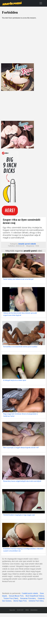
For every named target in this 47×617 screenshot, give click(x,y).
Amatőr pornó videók (27, 244)
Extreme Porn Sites (36, 601)
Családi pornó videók (30, 593)
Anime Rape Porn (20, 601)
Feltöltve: (11, 246)
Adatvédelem (33, 610)
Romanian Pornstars (28, 598)
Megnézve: (30, 246)
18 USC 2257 (20, 610)
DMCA (27, 610)
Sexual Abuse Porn (16, 596)
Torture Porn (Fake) (10, 598)
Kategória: (14, 244)
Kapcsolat (12, 610)
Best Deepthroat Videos (35, 596)
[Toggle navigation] (41, 3)
